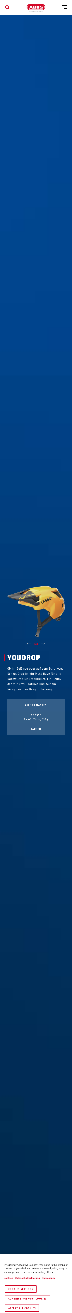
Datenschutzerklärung (27, 1278)
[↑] (29, 644)
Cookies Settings (20, 1289)
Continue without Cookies (27, 1298)
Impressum (48, 1278)
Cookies (8, 1278)
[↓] (43, 644)
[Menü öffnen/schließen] (64, 7)
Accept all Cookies (22, 1308)
